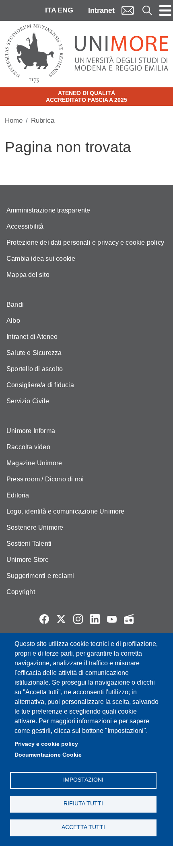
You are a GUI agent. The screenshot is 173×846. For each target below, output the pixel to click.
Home (14, 120)
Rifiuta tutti (83, 804)
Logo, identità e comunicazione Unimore (65, 511)
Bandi (15, 304)
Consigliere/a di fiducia (40, 385)
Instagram (78, 619)
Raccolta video (28, 447)
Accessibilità (25, 226)
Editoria (17, 495)
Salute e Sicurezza (34, 352)
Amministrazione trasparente (48, 210)
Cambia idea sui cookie (40, 258)
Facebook (44, 619)
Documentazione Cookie (48, 755)
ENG (65, 10)
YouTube (112, 619)
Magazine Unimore (34, 463)
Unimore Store (27, 559)
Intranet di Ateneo (32, 336)
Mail (127, 10)
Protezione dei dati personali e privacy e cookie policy (85, 242)
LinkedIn (95, 619)
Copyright (20, 591)
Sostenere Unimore (34, 527)
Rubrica (42, 120)
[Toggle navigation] (165, 10)
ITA (50, 10)
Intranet (101, 10)
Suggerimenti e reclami (40, 575)
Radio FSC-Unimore (129, 619)
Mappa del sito (27, 274)
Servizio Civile (27, 401)
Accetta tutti (83, 827)
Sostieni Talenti (28, 543)
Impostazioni (83, 780)
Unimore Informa (30, 430)
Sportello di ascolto (34, 368)
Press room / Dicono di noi (45, 479)
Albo (13, 320)
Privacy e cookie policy (46, 744)
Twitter (61, 619)
